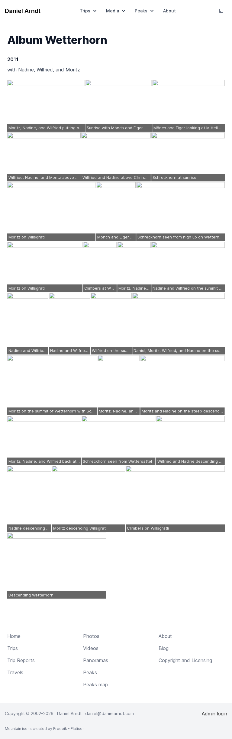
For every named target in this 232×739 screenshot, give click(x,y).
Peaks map (95, 685)
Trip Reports (21, 660)
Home (14, 636)
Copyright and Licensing (185, 660)
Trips (85, 10)
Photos (91, 636)
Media (112, 10)
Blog (164, 648)
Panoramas (95, 660)
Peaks (141, 10)
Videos (90, 648)
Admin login (214, 714)
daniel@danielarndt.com (109, 713)
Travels (15, 672)
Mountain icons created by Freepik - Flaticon (45, 728)
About (169, 10)
